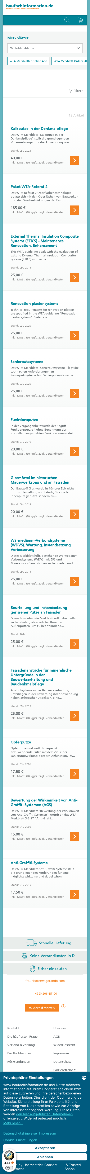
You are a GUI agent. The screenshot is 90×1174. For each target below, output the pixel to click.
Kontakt (13, 1028)
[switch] (9, 1168)
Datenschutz (62, 1062)
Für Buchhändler (19, 1053)
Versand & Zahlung (21, 1045)
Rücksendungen (18, 1062)
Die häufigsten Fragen (23, 1036)
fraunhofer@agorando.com (45, 981)
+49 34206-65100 (45, 993)
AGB (56, 1036)
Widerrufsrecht (64, 1045)
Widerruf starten (42, 1008)
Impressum (61, 1053)
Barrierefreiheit (64, 1070)
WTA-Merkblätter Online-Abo (28, 61)
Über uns (59, 1028)
